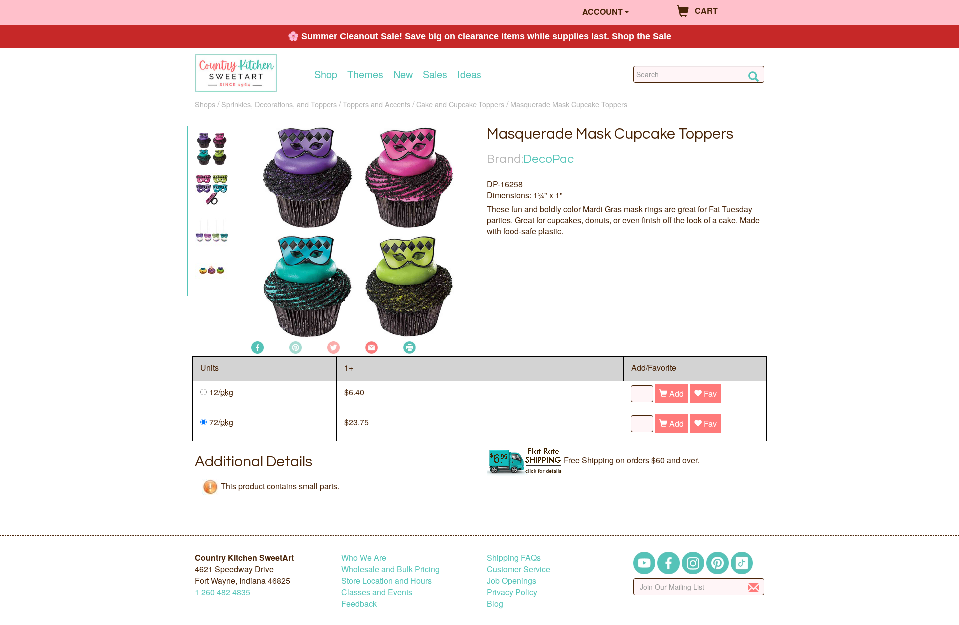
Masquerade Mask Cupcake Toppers (568, 104)
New (403, 74)
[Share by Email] (371, 346)
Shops (205, 104)
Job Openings (511, 580)
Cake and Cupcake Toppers (460, 104)
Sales (435, 74)
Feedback (359, 603)
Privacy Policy (512, 592)
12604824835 (222, 592)
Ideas (469, 74)
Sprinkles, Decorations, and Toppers (279, 104)
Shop (325, 74)
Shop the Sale (641, 36)
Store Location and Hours (386, 580)
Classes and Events (376, 592)
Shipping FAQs (514, 557)
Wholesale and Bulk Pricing (390, 569)
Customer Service (518, 569)
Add (675, 393)
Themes (365, 74)
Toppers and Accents (376, 104)
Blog (495, 603)
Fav (709, 393)
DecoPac (548, 159)
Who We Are (363, 557)
